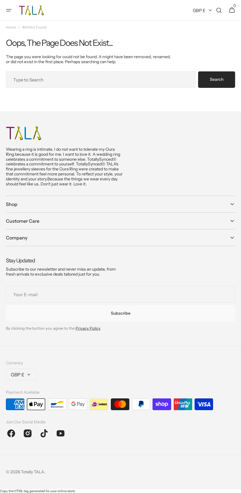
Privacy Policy (88, 328)
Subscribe (120, 313)
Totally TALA (32, 471)
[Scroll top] (234, 486)
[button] (8, 10)
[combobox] (101, 79)
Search (216, 79)
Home (11, 27)
